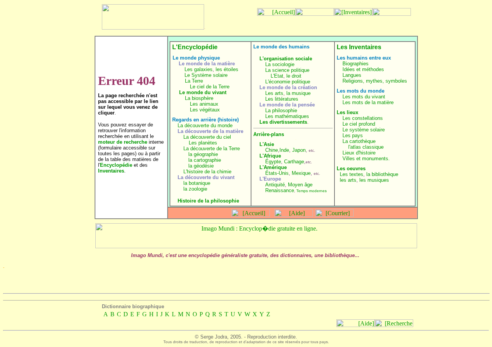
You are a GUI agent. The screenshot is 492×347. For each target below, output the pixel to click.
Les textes (351, 174)
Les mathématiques (287, 116)
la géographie (203, 154)
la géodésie (201, 166)
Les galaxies (198, 69)
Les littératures (281, 99)
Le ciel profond (358, 124)
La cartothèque (359, 141)
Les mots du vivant (363, 97)
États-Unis (277, 173)
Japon (299, 150)
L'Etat (277, 76)
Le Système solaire (206, 75)
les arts (348, 180)
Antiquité (275, 185)
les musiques (374, 180)
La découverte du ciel (207, 137)
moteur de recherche (122, 142)
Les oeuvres (351, 168)
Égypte (273, 161)
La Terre (194, 81)
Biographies (355, 63)
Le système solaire (363, 130)
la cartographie (204, 160)
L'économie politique (287, 82)
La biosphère (199, 98)
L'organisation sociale (285, 58)
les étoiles (227, 69)
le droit (293, 76)
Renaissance (279, 190)
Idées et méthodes (363, 69)
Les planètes (203, 143)
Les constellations (362, 118)
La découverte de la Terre (211, 148)
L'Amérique (273, 167)
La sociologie (279, 64)
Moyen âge (300, 185)
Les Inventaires (359, 47)
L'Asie (266, 144)
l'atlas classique (366, 147)
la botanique (196, 183)
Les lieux (347, 112)
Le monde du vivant (202, 92)
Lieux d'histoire (359, 153)
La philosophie (281, 110)
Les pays (352, 135)
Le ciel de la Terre (209, 87)
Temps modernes (311, 191)
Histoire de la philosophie (208, 201)
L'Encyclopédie (195, 47)
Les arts (274, 93)
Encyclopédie (116, 165)
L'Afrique (270, 156)
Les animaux (204, 104)
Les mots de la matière (368, 102)
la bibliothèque (382, 174)
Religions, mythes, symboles (374, 81)
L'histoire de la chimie (207, 171)
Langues (351, 75)
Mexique (301, 173)
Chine (271, 150)
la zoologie (195, 189)
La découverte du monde (205, 125)
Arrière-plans (268, 134)
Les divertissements (283, 122)
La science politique (287, 70)
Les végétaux (205, 110)
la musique (298, 93)
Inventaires (111, 171)
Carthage (294, 161)
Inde (284, 150)
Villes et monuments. (366, 158)
